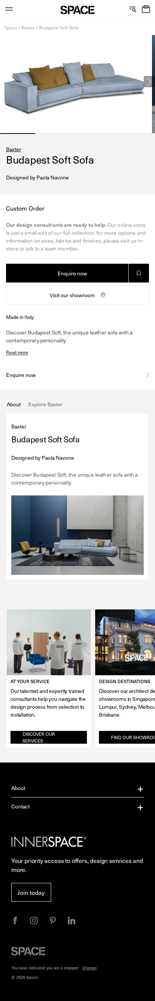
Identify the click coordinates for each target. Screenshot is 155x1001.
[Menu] (9, 10)
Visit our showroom (72, 295)
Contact (20, 806)
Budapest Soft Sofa (58, 27)
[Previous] (5, 81)
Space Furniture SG (78, 10)
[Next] (149, 81)
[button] (145, 10)
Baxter (28, 27)
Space (11, 27)
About (18, 788)
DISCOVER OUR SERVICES (39, 737)
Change (89, 968)
